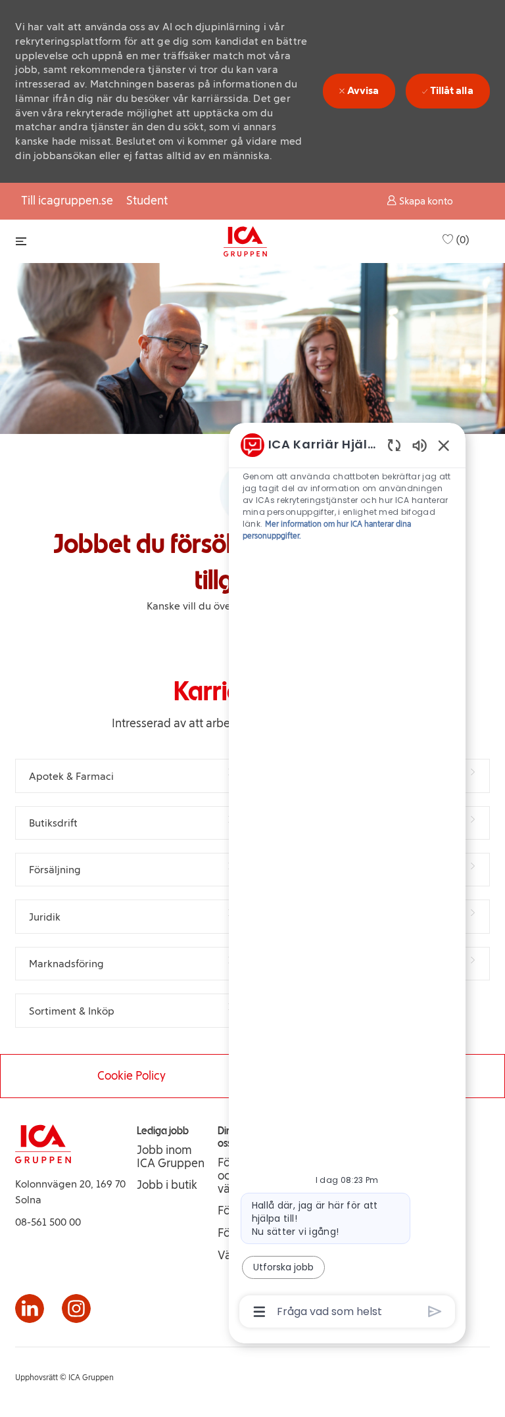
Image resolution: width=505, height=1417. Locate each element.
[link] (172, 1156)
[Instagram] (76, 1308)
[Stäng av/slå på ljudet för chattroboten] (419, 444)
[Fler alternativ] (259, 1312)
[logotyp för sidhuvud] (245, 241)
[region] (347, 877)
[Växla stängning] (21, 241)
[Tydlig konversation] (394, 445)
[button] (420, 200)
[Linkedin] (29, 1308)
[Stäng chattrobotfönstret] (443, 445)
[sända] (435, 1311)
